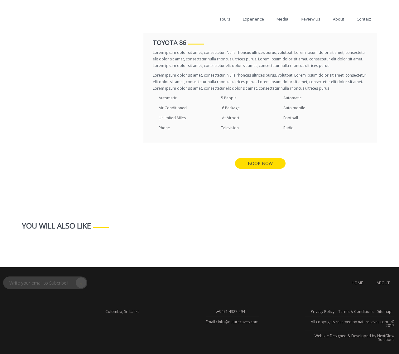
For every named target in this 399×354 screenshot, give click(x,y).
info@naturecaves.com (238, 321)
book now (260, 163)
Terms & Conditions (355, 311)
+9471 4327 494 (231, 311)
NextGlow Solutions (385, 337)
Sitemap (384, 311)
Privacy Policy (322, 311)
